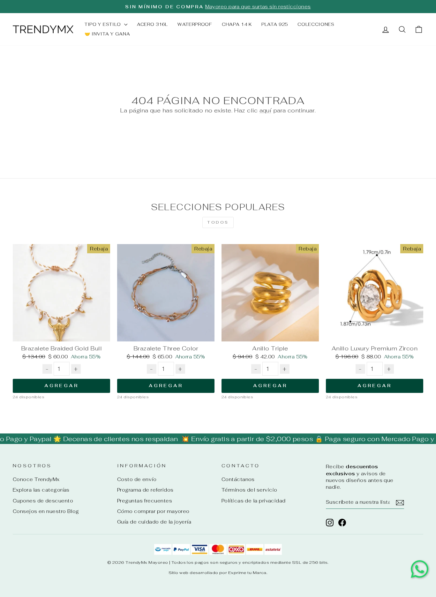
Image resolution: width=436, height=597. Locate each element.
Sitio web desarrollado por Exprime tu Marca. (218, 572)
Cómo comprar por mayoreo (153, 511)
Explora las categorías (41, 490)
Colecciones (316, 24)
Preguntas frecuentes (144, 501)
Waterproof (194, 24)
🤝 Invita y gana (107, 34)
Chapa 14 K (237, 24)
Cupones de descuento (43, 501)
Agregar (61, 385)
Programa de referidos (145, 490)
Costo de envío (136, 479)
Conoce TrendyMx (36, 479)
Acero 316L (152, 24)
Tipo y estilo (104, 24)
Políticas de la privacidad (254, 501)
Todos (218, 222)
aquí (265, 110)
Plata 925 (274, 24)
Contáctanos (238, 479)
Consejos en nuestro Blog (46, 511)
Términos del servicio (249, 490)
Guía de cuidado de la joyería (154, 522)
